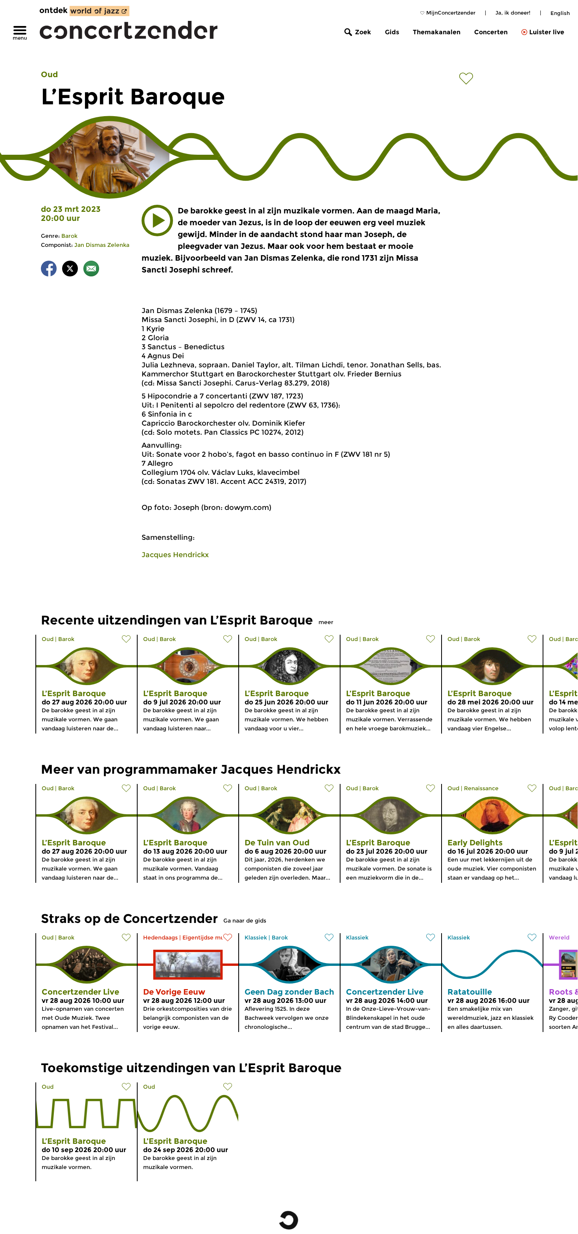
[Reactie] (91, 270)
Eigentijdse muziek (209, 937)
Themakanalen (436, 32)
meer (325, 622)
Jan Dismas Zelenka (101, 244)
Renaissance (481, 788)
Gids (392, 32)
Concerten (491, 32)
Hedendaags (160, 937)
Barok (69, 235)
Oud (49, 74)
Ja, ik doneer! (512, 12)
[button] (157, 220)
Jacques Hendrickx (175, 554)
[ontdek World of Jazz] (99, 11)
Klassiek (256, 937)
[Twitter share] (70, 270)
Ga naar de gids (244, 920)
